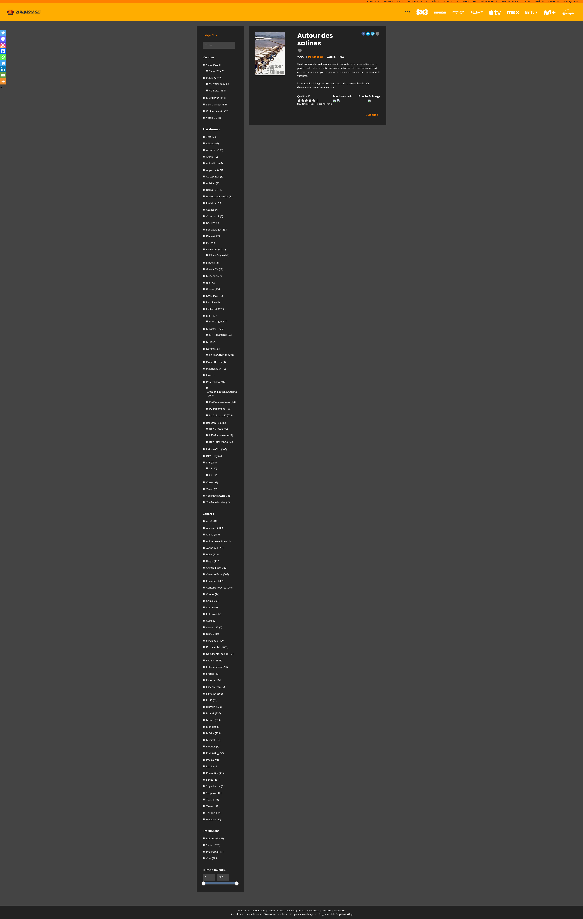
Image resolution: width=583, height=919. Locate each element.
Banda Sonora (510, 1)
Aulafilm (213, 183)
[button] (363, 34)
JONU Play (214, 296)
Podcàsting (215, 753)
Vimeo (212, 489)
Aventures (215, 548)
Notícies (539, 1)
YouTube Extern (218, 495)
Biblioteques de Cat (219, 196)
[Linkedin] (3, 69)
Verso (212, 482)
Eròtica (212, 673)
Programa (215, 851)
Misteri (213, 720)
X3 (213, 475)
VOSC (213, 64)
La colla (213, 302)
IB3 (210, 282)
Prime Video (216, 382)
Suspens (214, 793)
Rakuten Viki (216, 449)
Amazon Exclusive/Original (222, 393)
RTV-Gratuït (218, 428)
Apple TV (214, 170)
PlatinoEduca (216, 368)
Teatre (212, 799)
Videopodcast (416, 1)
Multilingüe (216, 98)
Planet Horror (216, 362)
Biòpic (213, 561)
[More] (3, 81)
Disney (212, 634)
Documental (315, 56)
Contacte (327, 910)
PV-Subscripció (221, 415)
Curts (211, 620)
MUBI (211, 342)
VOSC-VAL (216, 70)
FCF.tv (211, 242)
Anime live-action (218, 541)
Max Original (218, 321)
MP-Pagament (220, 334)
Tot (407, 12)
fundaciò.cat (255, 914)
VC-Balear (217, 90)
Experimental (215, 687)
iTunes (213, 289)
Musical (213, 740)
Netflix (213, 349)
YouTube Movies (218, 502)
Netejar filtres (210, 35)
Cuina (212, 607)
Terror (213, 806)
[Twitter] (3, 33)
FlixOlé (212, 262)
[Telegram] (3, 63)
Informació (339, 910)
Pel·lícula (215, 838)
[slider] (203, 883)
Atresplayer (214, 176)
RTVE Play (214, 456)
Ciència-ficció (216, 567)
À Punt (212, 143)
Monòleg (213, 726)
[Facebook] (3, 51)
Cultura (213, 614)
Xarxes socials (392, 1)
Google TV (214, 269)
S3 (213, 468)
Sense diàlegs (216, 104)
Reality (211, 766)
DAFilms (212, 223)
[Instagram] (3, 45)
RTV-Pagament (221, 435)
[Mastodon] (3, 39)
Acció (212, 521)
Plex (210, 375)
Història (214, 707)
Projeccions (469, 1)
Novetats (449, 1)
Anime (213, 534)
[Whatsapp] (3, 57)
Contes (212, 594)
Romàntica (215, 773)
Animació (214, 528)
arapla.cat (283, 914)
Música (213, 733)
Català (214, 78)
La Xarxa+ (215, 309)
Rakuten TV (216, 423)
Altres (212, 156)
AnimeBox (214, 163)
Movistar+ (215, 329)
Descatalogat (217, 229)
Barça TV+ (214, 189)
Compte (371, 1)
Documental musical (220, 654)
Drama (214, 660)
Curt (212, 858)
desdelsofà (214, 627)
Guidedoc (214, 276)
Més (434, 1)
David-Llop (347, 914)
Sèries (213, 779)
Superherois (215, 786)
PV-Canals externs (222, 402)
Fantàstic (214, 693)
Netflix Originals (221, 354)
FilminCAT (216, 249)
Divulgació (215, 640)
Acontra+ (214, 150)
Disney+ (213, 236)
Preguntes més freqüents (282, 910)
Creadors (553, 1)
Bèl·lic (212, 554)
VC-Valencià (219, 84)
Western (213, 819)
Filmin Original (219, 255)
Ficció (211, 700)
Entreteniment (217, 667)
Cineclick (213, 203)
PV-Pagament (220, 408)
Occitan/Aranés (217, 111)
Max (211, 315)
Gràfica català (489, 1)
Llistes (526, 1)
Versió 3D (213, 117)
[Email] (3, 75)
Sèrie (213, 845)
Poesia (212, 760)
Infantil (213, 713)
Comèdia (215, 581)
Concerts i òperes (219, 587)
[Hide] (1, 87)
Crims (212, 600)
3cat (211, 137)
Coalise (212, 209)
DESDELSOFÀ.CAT (256, 910)
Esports (213, 680)
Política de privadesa (309, 910)
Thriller (213, 812)
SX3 (211, 462)
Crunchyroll (214, 216)
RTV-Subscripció (221, 442)
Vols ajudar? (570, 1)
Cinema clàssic (217, 574)
